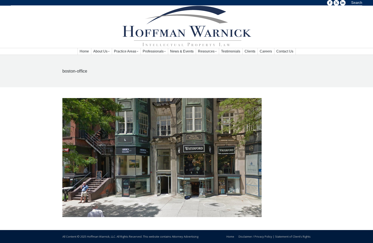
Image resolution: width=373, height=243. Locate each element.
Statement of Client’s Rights (293, 236)
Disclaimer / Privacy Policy (255, 236)
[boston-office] (186, 157)
